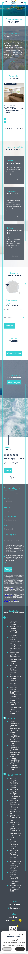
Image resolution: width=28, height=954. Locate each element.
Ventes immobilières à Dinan (15, 741)
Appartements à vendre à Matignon (15, 678)
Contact (25, 282)
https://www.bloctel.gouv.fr (9, 595)
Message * (10, 534)
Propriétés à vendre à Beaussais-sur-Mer (15, 655)
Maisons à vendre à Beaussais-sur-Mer (15, 640)
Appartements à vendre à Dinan (15, 661)
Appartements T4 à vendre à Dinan (15, 835)
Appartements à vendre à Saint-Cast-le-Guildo (15, 697)
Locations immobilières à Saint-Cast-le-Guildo (15, 761)
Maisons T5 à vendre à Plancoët (14, 857)
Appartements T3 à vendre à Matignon (15, 863)
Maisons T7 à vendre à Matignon (15, 869)
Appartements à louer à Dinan (15, 704)
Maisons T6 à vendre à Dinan (15, 846)
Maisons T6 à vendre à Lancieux (15, 791)
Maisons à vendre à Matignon (13, 684)
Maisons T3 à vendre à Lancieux (14, 780)
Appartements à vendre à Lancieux (15, 628)
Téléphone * (11, 516)
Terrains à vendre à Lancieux (13, 634)
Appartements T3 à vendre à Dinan (15, 830)
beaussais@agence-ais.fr (14, 459)
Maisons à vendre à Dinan (13, 667)
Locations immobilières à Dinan (15, 767)
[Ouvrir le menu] (22, 2)
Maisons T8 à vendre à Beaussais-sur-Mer (15, 810)
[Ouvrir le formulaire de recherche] (6, 2)
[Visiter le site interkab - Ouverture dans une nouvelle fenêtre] (10, 920)
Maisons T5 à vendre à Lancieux (14, 785)
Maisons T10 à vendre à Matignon (15, 874)
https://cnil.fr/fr (13, 588)
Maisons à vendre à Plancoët (13, 672)
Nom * (7, 498)
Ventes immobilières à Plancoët (15, 747)
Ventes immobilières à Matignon (15, 736)
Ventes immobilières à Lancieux (15, 723)
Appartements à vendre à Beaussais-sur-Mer (15, 647)
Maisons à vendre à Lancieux (13, 623)
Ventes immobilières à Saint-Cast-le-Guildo (15, 753)
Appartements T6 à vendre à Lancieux (15, 797)
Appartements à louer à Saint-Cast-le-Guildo (15, 710)
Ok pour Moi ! (20, 949)
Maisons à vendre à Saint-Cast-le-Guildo (15, 690)
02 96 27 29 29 (11, 455)
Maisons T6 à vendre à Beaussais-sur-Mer (15, 803)
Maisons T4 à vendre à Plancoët (14, 852)
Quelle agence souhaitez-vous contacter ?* (12, 488)
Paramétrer (7, 949)
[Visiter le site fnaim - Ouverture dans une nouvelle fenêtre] (20, 920)
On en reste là (20, 933)
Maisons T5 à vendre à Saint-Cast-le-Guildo (15, 880)
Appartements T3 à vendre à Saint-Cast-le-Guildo (15, 888)
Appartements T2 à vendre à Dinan (15, 824)
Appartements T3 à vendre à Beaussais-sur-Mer (15, 818)
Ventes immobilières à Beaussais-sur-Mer (15, 729)
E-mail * (9, 525)
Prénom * (9, 507)
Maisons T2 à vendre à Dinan (15, 841)
